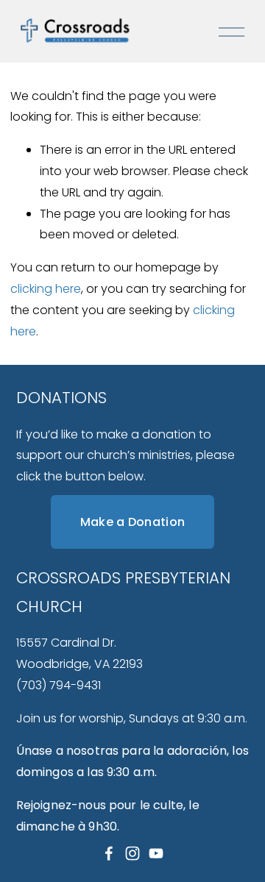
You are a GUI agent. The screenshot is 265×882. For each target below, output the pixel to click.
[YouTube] (156, 853)
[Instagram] (132, 853)
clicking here (45, 288)
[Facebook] (109, 853)
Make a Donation (133, 521)
